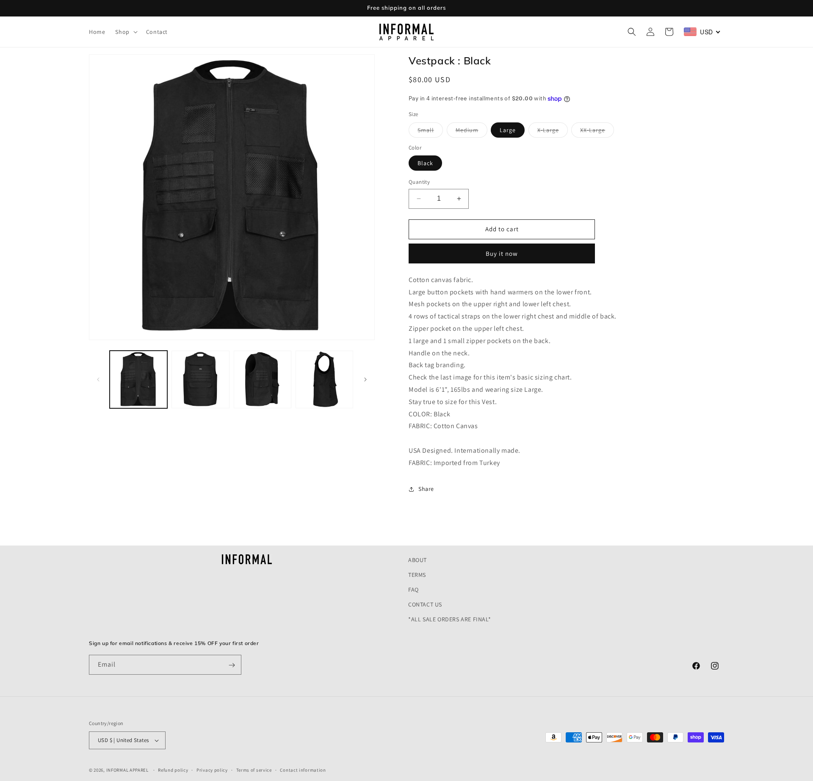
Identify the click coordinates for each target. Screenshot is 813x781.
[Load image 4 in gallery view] (324, 379)
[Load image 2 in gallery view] (200, 379)
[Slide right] (365, 379)
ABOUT (417, 560)
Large (508, 130)
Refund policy (173, 770)
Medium (471, 132)
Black (425, 163)
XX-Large (597, 132)
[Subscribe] (231, 665)
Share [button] (426, 489)
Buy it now (502, 253)
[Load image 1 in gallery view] (138, 379)
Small (430, 132)
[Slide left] (98, 379)
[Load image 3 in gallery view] (262, 379)
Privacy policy (212, 770)
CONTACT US (425, 605)
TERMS (417, 575)
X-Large (552, 132)
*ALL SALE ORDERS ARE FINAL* (449, 619)
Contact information (303, 770)
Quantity (419, 182)
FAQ (413, 589)
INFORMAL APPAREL (127, 770)
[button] (125, 32)
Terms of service (254, 770)
